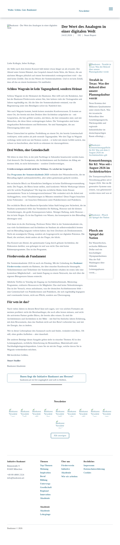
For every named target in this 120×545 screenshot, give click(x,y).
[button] (100, 9)
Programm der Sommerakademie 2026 (30, 174)
